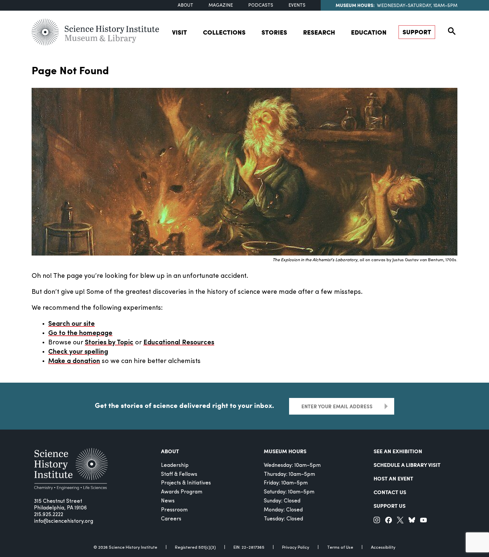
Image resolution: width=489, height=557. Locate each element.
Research (319, 32)
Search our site (71, 324)
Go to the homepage (80, 333)
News (168, 501)
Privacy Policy (295, 547)
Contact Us (390, 492)
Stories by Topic (109, 342)
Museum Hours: (355, 5)
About (185, 5)
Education (369, 32)
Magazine (221, 5)
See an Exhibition (398, 451)
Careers (171, 519)
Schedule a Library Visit (407, 464)
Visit (179, 32)
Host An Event (393, 478)
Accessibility (383, 547)
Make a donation (74, 361)
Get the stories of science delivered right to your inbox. (184, 405)
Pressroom (174, 510)
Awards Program (181, 492)
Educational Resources (178, 342)
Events (296, 5)
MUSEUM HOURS (285, 451)
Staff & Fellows (179, 474)
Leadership (175, 465)
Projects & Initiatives (186, 483)
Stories (274, 32)
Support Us (390, 505)
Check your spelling (78, 352)
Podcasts (260, 5)
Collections (224, 32)
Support (417, 31)
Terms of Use (340, 547)
